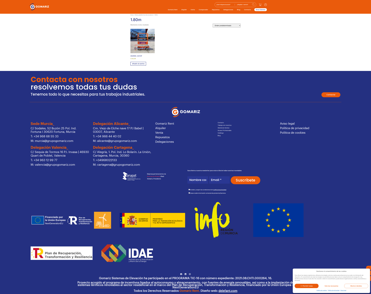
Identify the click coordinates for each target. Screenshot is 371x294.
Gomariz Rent (172, 10)
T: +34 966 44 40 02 (107, 136)
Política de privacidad (334, 290)
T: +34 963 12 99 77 (44, 160)
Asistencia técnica (223, 128)
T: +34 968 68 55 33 (44, 136)
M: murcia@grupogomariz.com (52, 140)
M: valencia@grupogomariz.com (53, 164)
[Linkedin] (185, 274)
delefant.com (228, 290)
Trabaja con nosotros (224, 125)
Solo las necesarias (331, 286)
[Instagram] (190, 274)
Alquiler (184, 10)
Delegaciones (228, 10)
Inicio (132, 15)
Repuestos (216, 10)
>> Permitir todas (306, 286)
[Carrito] (260, 4)
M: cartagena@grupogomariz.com (116, 164)
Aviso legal (343, 290)
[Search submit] (253, 4)
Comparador (203, 10)
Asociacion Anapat (153, 176)
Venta (193, 10)
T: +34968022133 (105, 160)
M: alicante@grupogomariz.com (115, 140)
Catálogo (221, 133)
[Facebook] (181, 274)
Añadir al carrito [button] (138, 64)
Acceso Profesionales (224, 130)
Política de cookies (322, 290)
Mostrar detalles (356, 286)
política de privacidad (220, 190)
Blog (238, 10)
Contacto (247, 10)
